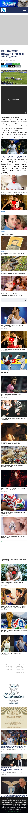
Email (19, 66)
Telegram (5, 66)
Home (3, 48)
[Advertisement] (14, 30)
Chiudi (18, 811)
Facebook (9, 63)
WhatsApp (16, 63)
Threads (12, 66)
